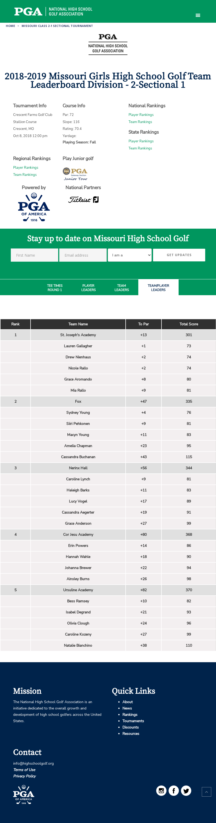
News (127, 708)
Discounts (130, 727)
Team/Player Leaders (158, 288)
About (127, 701)
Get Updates (179, 255)
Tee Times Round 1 (54, 288)
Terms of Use (24, 769)
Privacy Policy (24, 776)
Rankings (130, 714)
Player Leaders (88, 288)
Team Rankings (140, 122)
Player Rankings (141, 114)
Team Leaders (122, 288)
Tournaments (133, 720)
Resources (130, 733)
